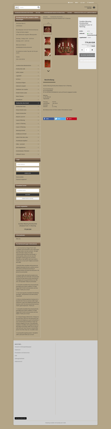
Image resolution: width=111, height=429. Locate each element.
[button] (76, 2)
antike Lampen (19, 72)
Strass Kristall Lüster (21, 110)
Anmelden (28, 173)
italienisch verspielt (21, 86)
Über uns (18, 238)
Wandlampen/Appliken (21, 140)
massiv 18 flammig (20, 127)
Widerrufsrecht (18, 361)
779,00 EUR (27, 229)
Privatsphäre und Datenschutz (22, 352)
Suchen (71, 2)
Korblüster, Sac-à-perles (22, 89)
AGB (16, 355)
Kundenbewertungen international (54, 12)
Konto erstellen (20, 177)
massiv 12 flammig (20, 123)
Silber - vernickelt (20, 144)
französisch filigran (20, 82)
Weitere (38, 12)
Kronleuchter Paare (20, 106)
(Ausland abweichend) (92, 35)
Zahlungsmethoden (19, 358)
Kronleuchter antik (20, 69)
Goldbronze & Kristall (21, 133)
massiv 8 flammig (20, 120)
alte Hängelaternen (20, 147)
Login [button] (83, 2)
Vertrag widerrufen (21, 418)
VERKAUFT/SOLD (20, 154)
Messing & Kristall (20, 130)
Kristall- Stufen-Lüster (21, 92)
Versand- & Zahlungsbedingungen (23, 346)
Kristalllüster (19, 99)
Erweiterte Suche (27, 198)
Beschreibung (49, 80)
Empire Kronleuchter (21, 113)
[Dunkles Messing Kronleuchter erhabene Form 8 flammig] (66, 46)
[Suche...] (38, 7)
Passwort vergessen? (21, 179)
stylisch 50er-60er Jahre (22, 137)
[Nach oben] (4, 426)
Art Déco (18, 79)
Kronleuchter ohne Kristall (22, 103)
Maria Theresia (20, 96)
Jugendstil (18, 75)
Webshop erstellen (50, 422)
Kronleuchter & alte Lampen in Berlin (85, 12)
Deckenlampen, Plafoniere (22, 151)
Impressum (17, 349)
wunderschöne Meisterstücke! (24, 12)
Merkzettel (91, 2)
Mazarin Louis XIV (20, 116)
